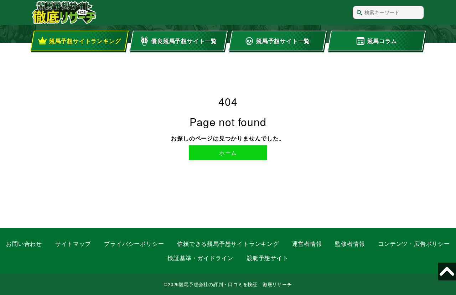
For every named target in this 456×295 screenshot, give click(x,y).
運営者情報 (307, 243)
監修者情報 (350, 243)
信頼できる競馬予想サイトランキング (228, 243)
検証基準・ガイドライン (200, 258)
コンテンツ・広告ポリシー (414, 243)
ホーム (228, 153)
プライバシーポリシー (134, 243)
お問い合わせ (24, 243)
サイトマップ (73, 243)
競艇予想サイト (268, 258)
